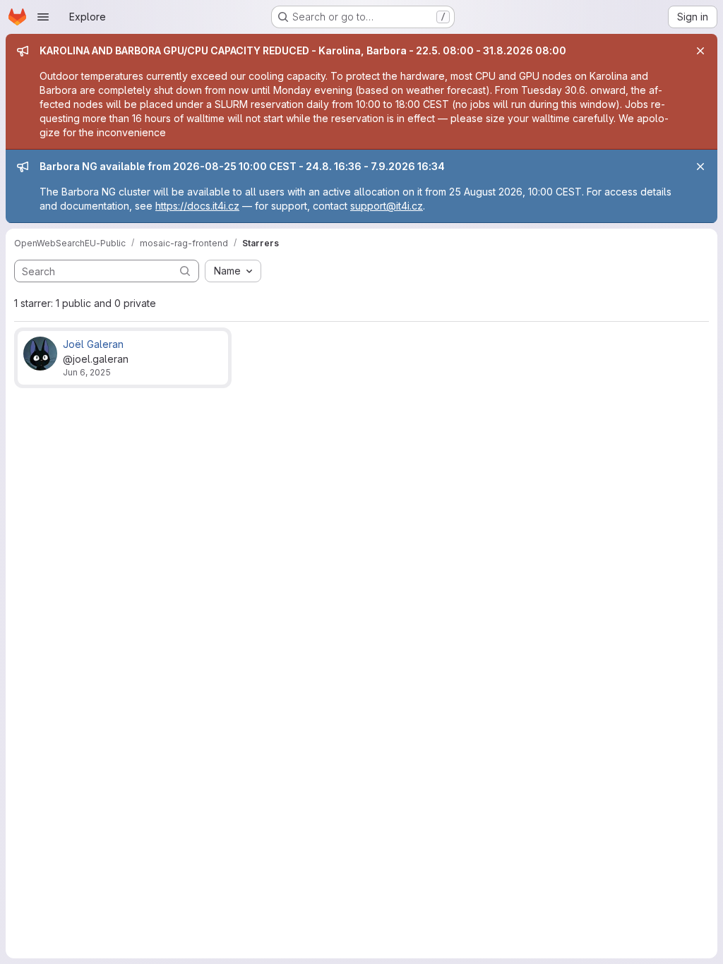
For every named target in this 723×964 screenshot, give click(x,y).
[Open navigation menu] (43, 17)
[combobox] (233, 271)
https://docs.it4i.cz (197, 206)
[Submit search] (185, 270)
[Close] (700, 50)
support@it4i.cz (386, 206)
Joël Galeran (93, 344)
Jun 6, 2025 (87, 372)
